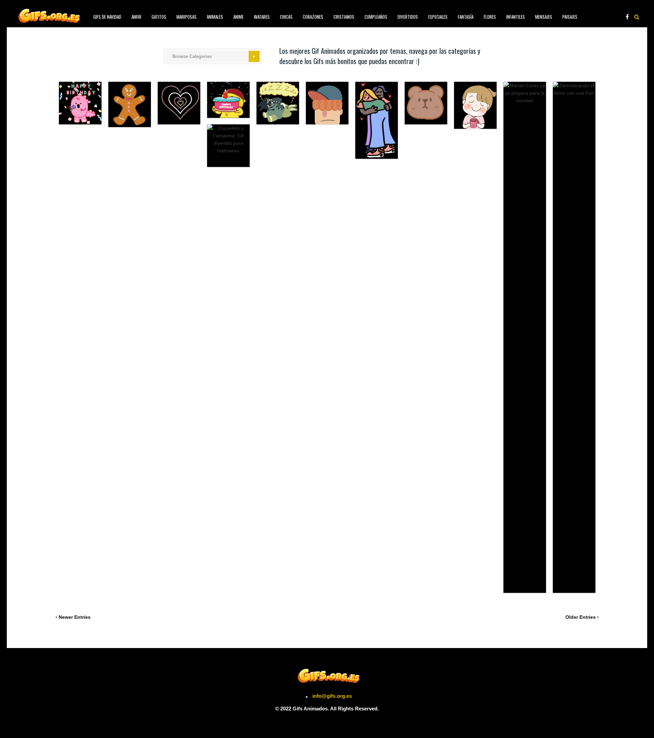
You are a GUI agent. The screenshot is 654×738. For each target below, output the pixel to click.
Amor (136, 16)
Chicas (286, 16)
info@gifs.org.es (332, 696)
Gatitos (159, 16)
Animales (215, 16)
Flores (490, 16)
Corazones (313, 16)
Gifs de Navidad (107, 16)
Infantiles (515, 16)
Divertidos (408, 16)
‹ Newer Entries (73, 617)
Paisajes (569, 16)
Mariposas (186, 16)
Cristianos (343, 16)
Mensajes (543, 16)
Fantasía (465, 16)
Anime (238, 16)
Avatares (262, 16)
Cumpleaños (375, 16)
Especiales (438, 16)
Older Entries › (582, 617)
